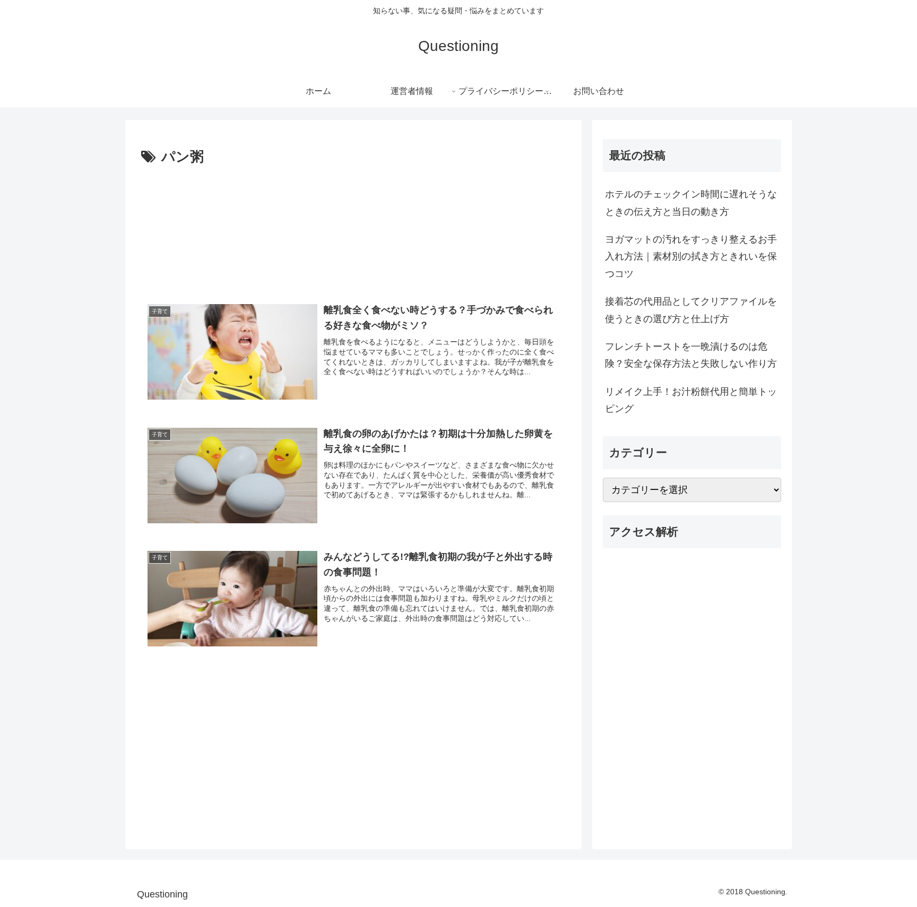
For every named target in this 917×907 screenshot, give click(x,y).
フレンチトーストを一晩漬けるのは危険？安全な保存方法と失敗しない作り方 (691, 355)
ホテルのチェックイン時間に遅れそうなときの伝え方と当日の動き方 (691, 203)
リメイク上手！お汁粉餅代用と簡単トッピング (691, 400)
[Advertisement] (353, 229)
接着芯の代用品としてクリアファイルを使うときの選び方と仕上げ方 (691, 310)
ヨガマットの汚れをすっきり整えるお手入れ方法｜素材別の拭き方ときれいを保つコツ (691, 256)
